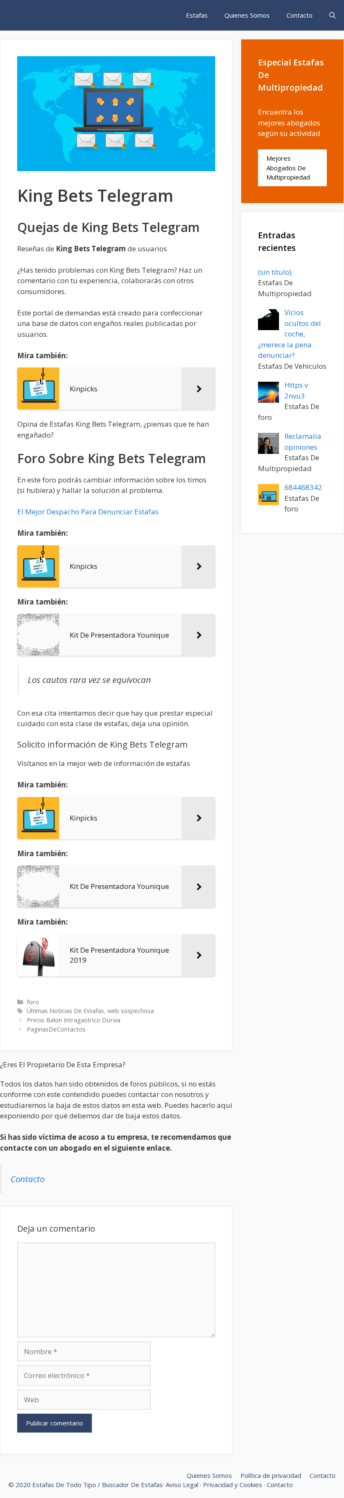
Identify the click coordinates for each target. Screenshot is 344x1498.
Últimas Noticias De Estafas (65, 1011)
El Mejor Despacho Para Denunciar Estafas (88, 511)
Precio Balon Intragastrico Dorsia (73, 1020)
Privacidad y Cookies (232, 1484)
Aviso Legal (182, 1484)
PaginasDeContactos (56, 1029)
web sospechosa (130, 1011)
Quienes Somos (247, 15)
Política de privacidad (270, 1475)
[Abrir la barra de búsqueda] (332, 15)
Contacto (300, 15)
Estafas (197, 15)
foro (33, 1002)
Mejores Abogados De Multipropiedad (288, 167)
